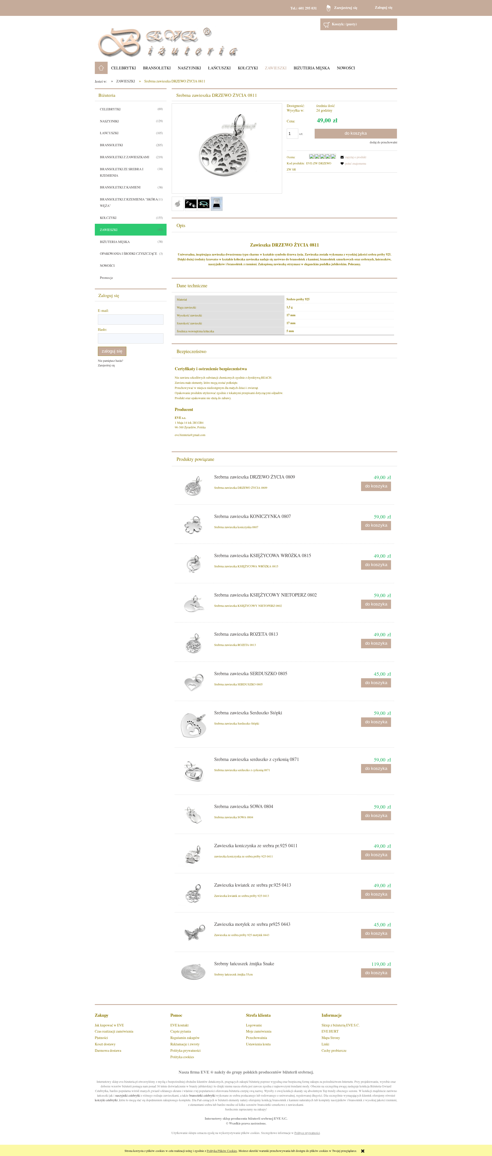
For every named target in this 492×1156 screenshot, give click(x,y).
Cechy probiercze (334, 1050)
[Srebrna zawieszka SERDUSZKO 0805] (194, 683)
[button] (352, 157)
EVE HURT (330, 1031)
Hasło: (102, 329)
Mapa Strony (331, 1037)
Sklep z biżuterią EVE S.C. (341, 1025)
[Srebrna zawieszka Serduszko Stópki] (194, 725)
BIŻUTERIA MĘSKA (115, 241)
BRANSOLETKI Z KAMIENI (120, 187)
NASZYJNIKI (109, 121)
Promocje (106, 277)
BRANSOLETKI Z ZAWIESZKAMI (124, 157)
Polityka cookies (182, 1056)
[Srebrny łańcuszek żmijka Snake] (194, 972)
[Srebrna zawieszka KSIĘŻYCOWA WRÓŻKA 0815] (194, 565)
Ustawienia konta (258, 1044)
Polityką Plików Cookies (222, 1151)
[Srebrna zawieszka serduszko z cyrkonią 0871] (194, 772)
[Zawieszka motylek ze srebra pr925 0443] (194, 934)
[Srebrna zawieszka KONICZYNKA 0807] (194, 526)
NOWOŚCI (107, 265)
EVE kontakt (179, 1025)
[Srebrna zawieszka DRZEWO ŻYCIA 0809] (194, 486)
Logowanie (254, 1025)
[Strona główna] (168, 39)
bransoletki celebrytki (202, 1095)
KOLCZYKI (108, 217)
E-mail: (103, 310)
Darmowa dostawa (108, 1050)
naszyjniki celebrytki (127, 1095)
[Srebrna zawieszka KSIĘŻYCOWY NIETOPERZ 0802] (194, 604)
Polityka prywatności (185, 1050)
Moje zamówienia (258, 1031)
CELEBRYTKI (110, 109)
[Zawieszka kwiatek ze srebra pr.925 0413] (194, 894)
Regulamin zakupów (185, 1037)
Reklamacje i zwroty (185, 1044)
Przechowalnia (256, 1037)
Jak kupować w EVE (109, 1025)
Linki (325, 1044)
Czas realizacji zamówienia (114, 1031)
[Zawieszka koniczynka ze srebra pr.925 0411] (194, 855)
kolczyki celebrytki (106, 1100)
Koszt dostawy (105, 1044)
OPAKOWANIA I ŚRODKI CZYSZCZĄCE (128, 253)
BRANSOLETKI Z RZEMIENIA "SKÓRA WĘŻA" (129, 202)
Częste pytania (180, 1031)
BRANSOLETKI (111, 145)
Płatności (101, 1037)
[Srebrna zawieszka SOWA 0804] (194, 816)
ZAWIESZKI (108, 229)
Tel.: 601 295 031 (303, 8)
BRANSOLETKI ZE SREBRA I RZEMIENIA (121, 172)
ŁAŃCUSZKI (109, 133)
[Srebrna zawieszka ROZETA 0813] (194, 643)
